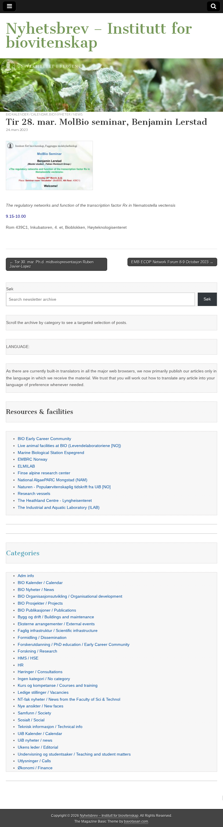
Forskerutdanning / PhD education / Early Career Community (74, 644)
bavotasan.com (136, 821)
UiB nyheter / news (35, 740)
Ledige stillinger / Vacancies (43, 692)
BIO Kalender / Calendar (27, 114)
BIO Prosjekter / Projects (40, 603)
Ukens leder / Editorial (38, 747)
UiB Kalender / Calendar (40, 733)
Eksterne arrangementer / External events (56, 623)
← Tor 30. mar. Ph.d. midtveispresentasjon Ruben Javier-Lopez (51, 264)
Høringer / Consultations (40, 671)
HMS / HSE (28, 658)
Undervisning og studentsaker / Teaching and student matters (74, 754)
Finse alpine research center (44, 473)
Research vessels (34, 493)
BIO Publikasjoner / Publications (47, 610)
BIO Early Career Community (44, 438)
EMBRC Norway (32, 459)
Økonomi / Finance (35, 767)
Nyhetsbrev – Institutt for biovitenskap (99, 35)
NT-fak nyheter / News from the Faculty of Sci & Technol (69, 699)
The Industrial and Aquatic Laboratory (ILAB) (59, 507)
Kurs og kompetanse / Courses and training (58, 685)
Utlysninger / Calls (34, 760)
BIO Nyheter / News (65, 114)
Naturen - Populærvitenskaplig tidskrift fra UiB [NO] (64, 486)
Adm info (26, 575)
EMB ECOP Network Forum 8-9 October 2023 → (172, 262)
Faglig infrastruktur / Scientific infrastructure (58, 630)
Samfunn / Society (34, 713)
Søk (9, 289)
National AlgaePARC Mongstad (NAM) (52, 480)
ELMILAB (26, 466)
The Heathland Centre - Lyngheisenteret (55, 500)
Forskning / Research (37, 651)
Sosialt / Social (31, 720)
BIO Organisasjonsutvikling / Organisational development (70, 596)
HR (21, 665)
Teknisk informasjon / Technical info (50, 726)
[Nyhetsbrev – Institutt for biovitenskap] (111, 62)
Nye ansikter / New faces (40, 706)
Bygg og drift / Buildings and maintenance (56, 617)
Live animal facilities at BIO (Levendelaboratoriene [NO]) (69, 445)
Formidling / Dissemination (42, 637)
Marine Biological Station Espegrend (51, 452)
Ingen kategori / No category (44, 678)
